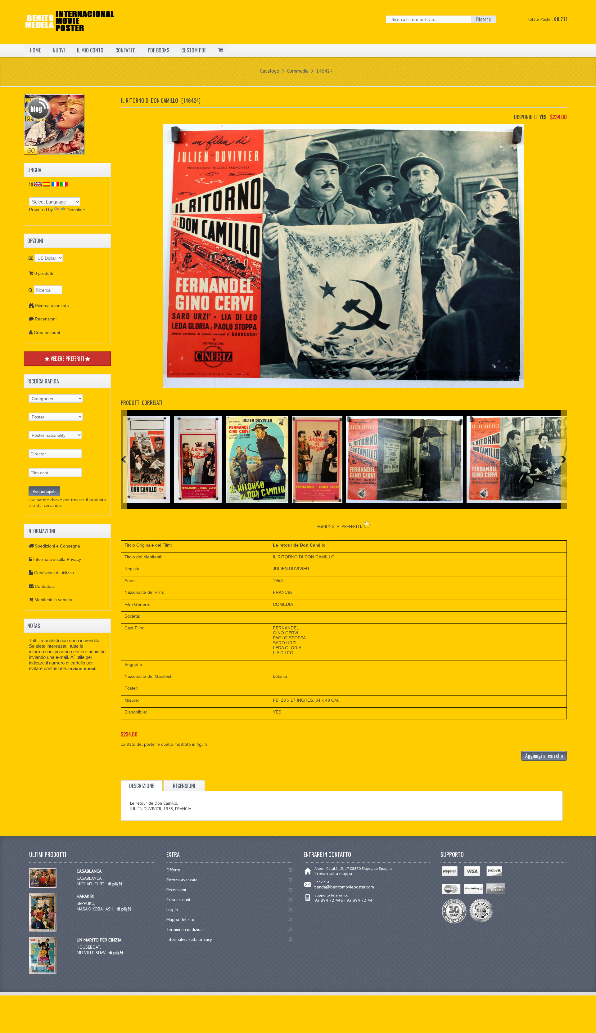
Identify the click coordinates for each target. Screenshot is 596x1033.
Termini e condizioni (185, 929)
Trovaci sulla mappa (333, 873)
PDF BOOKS (158, 50)
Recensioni (45, 318)
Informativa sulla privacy (189, 939)
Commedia (298, 71)
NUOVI (59, 50)
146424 (324, 71)
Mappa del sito (180, 919)
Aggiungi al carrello (544, 755)
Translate (76, 209)
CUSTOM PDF (193, 50)
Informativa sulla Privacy (57, 559)
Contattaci (45, 586)
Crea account (47, 332)
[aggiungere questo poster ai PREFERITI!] (367, 524)
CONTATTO (125, 50)
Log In (172, 909)
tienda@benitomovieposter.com (344, 887)
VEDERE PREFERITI (67, 358)
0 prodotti (43, 273)
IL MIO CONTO (90, 50)
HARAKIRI (85, 896)
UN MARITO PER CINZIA (99, 940)
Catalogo (269, 71)
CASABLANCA (89, 871)
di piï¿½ (115, 884)
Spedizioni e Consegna (57, 545)
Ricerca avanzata (52, 305)
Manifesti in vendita (53, 599)
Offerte (173, 870)
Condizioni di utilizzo (54, 572)
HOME (35, 50)
